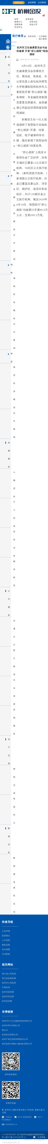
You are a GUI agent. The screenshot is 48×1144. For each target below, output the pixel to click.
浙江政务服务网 (9, 978)
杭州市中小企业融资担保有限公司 (17, 1021)
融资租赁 (6, 561)
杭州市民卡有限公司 (11, 1026)
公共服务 (43, 36)
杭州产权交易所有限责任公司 (15, 1039)
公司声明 (6, 931)
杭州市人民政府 (9, 983)
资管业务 (6, 532)
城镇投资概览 (6, 278)
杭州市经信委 (8, 997)
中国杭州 (6, 987)
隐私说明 (6, 945)
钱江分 (5, 1030)
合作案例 (6, 146)
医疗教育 (42, 39)
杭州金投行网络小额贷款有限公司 (17, 1044)
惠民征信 (6, 888)
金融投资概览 (6, 189)
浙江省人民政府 (9, 974)
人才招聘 (6, 940)
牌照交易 (6, 769)
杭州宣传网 (7, 1001)
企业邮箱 (42, 2)
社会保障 (6, 680)
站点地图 (6, 949)
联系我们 (6, 936)
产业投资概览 (6, 100)
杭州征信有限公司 (10, 1035)
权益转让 (6, 799)
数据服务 (6, 858)
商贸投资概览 (6, 367)
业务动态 (32, 36)
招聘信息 (19, 3)
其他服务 (6, 710)
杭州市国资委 (8, 992)
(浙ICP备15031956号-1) (16, 1137)
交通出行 (6, 621)
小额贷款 (6, 472)
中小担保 (6, 502)
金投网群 (32, 2)
